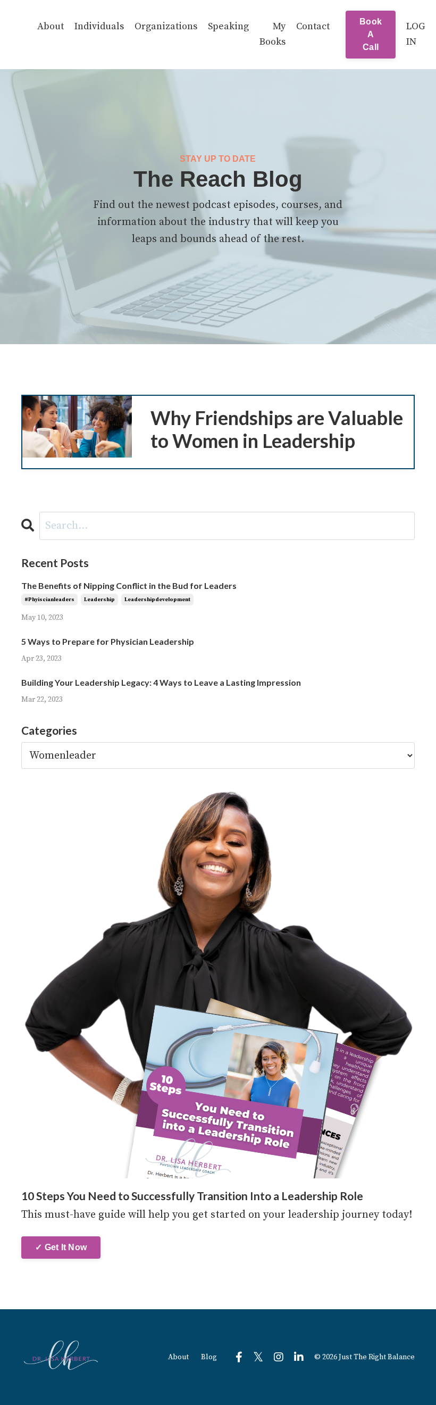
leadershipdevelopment (157, 599)
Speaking (228, 26)
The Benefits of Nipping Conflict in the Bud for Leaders (129, 585)
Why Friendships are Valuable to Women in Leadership (276, 429)
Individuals (99, 26)
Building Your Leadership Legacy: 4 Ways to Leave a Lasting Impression (161, 682)
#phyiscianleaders (49, 599)
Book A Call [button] (370, 34)
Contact (313, 26)
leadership (99, 599)
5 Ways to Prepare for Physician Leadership (109, 641)
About (50, 26)
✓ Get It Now (61, 1247)
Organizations (166, 26)
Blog (209, 1357)
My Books (272, 34)
